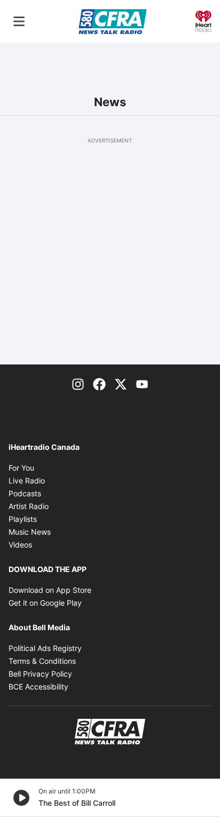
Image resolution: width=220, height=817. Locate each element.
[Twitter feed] (120, 383)
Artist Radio (29, 506)
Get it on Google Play (45, 602)
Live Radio (27, 480)
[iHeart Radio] (203, 20)
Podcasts (25, 493)
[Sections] (19, 21)
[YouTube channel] (142, 383)
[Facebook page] (99, 383)
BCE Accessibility (38, 686)
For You (21, 467)
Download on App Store (50, 589)
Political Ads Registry (45, 648)
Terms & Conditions (42, 660)
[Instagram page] (78, 383)
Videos (20, 544)
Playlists (23, 518)
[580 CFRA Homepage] (113, 21)
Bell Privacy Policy (40, 673)
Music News (30, 531)
